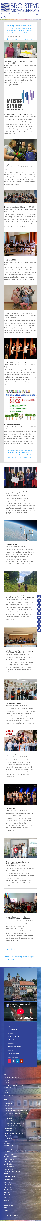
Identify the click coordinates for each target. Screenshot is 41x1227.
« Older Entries (20, 949)
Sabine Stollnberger (12, 65)
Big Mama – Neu (12, 755)
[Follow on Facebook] (13, 1061)
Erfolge (18, 28)
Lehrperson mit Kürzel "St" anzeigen (20, 39)
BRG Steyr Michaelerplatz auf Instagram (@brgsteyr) (20, 958)
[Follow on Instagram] (9, 1061)
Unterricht (27, 33)
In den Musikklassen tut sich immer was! (19, 313)
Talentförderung (17, 33)
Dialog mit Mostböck (13, 704)
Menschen (21, 30)
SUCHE (6, 1208)
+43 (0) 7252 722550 (14, 1046)
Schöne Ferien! (11, 545)
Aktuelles (4, 14)
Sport (9, 33)
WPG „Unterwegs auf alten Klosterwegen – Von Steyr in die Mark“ (20, 597)
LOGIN (6, 1210)
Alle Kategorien (12, 26)
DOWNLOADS (8, 1205)
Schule (11, 14)
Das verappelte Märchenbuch (15, 362)
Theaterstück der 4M (12, 424)
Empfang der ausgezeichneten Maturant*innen (17, 493)
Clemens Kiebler (13, 599)
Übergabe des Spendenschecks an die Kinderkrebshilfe (18, 62)
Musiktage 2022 (10, 260)
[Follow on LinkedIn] (17, 1061)
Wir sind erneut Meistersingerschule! (18, 114)
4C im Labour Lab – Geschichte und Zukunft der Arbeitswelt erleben (19, 918)
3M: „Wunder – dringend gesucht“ (16, 165)
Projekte (29, 30)
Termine (31, 14)
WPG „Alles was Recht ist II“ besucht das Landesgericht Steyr (19, 652)
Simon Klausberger (14, 655)
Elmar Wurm (12, 866)
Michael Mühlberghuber (16, 921)
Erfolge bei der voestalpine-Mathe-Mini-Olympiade (19, 863)
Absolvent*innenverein (25, 26)
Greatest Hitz (11, 808)
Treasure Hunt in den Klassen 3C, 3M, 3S (19, 207)
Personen (21, 14)
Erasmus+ (11, 28)
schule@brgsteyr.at (14, 1053)
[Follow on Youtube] (21, 1061)
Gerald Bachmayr (14, 495)
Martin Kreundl (13, 706)
